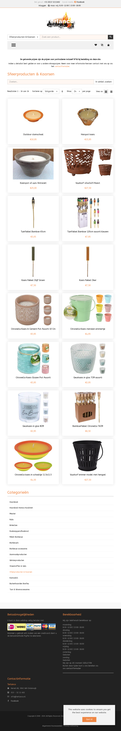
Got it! (89, 719)
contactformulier (62, 66)
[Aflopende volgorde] (62, 91)
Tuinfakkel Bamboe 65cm (33, 231)
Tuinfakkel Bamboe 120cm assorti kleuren (87, 231)
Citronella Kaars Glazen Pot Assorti (33, 377)
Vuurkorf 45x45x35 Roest (88, 183)
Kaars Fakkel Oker (87, 280)
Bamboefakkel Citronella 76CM (88, 426)
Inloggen (42, 6)
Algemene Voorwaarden (52, 726)
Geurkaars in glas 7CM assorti (87, 377)
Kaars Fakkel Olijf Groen (33, 280)
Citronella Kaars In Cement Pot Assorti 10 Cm (33, 329)
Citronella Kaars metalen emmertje (87, 329)
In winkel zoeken (104, 82)
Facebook (80, 2)
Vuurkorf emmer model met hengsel (88, 474)
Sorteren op (37, 91)
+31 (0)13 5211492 (52, 2)
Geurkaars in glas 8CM (33, 426)
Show (69, 91)
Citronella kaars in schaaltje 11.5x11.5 (33, 474)
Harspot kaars (88, 134)
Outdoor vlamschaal (33, 134)
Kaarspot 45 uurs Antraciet (33, 183)
